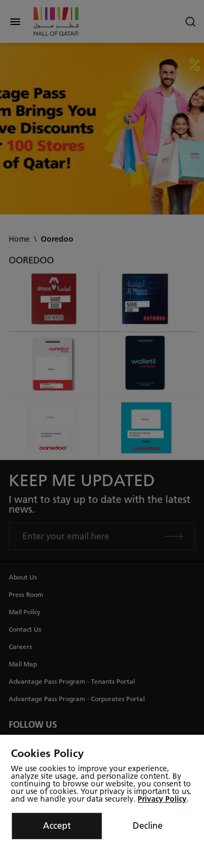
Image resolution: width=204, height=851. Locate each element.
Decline (148, 826)
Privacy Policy (162, 799)
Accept (57, 826)
